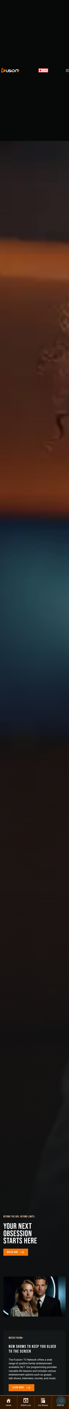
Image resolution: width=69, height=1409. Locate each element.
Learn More (18, 1387)
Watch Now (12, 1252)
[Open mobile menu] (67, 70)
